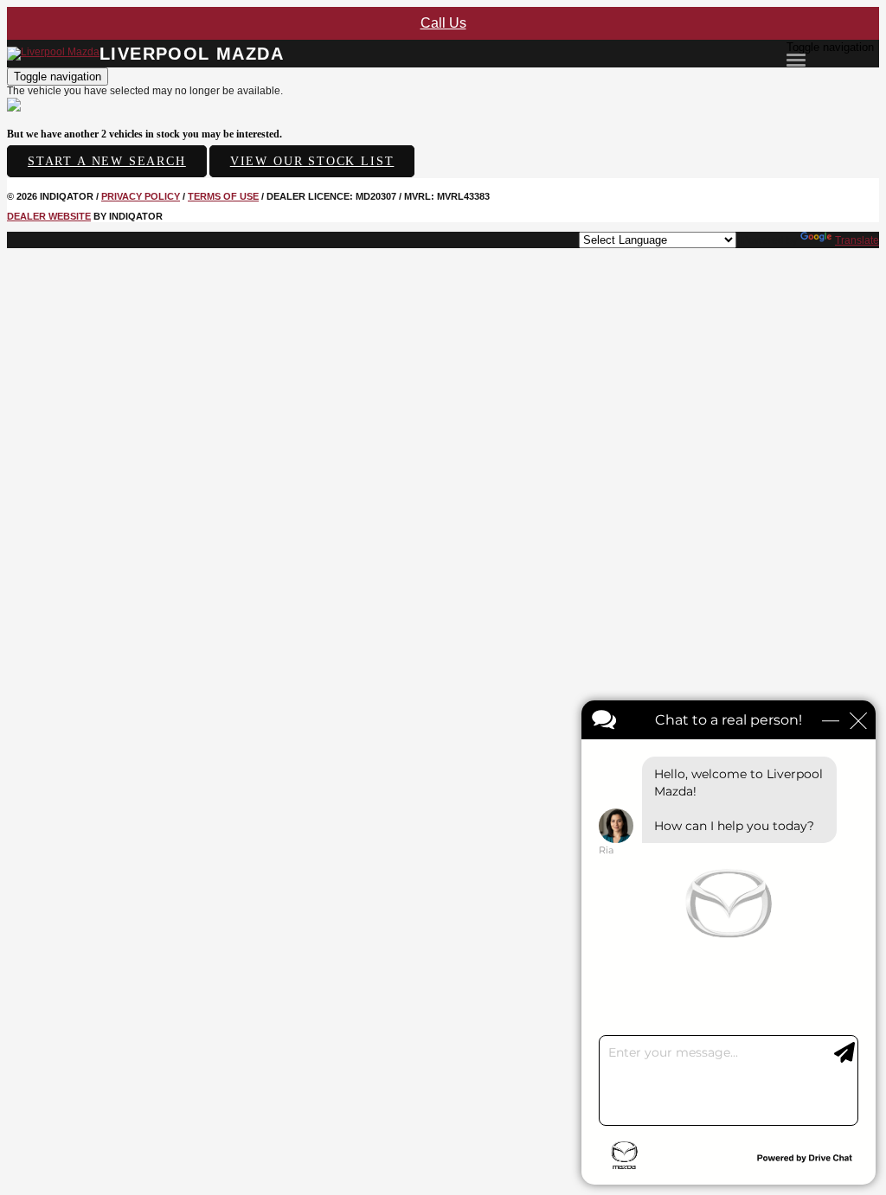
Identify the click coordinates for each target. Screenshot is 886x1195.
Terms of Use (223, 196)
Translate (857, 240)
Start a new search (107, 161)
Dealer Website (49, 216)
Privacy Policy (140, 196)
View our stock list (312, 161)
